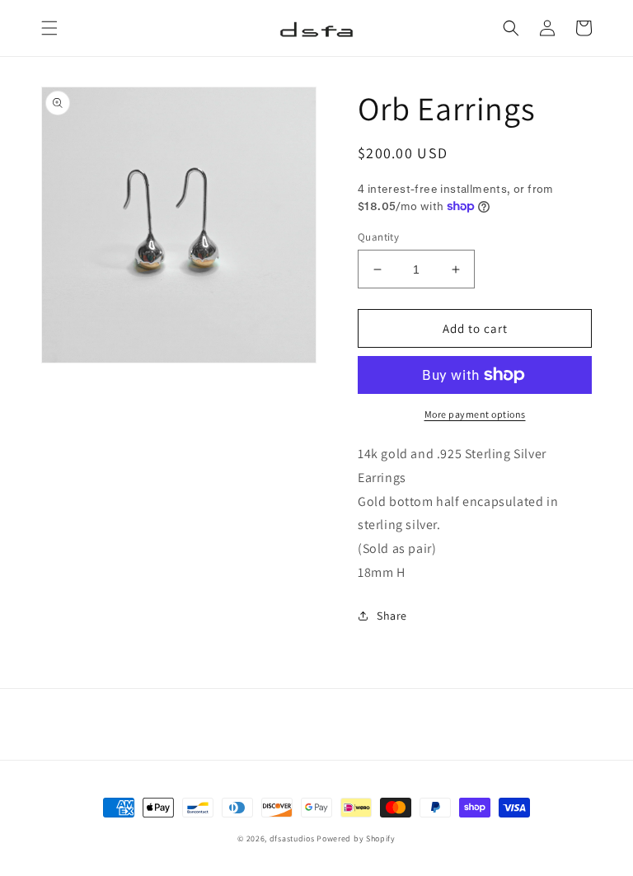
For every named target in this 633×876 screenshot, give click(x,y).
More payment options (475, 414)
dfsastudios (292, 838)
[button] (49, 28)
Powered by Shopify (356, 838)
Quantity (378, 237)
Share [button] (392, 615)
